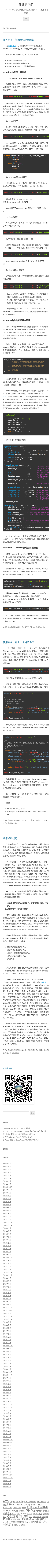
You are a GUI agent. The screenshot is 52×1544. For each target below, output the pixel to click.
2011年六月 (7, 1422)
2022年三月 (7, 1299)
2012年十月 (7, 1378)
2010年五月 (7, 1460)
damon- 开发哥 (8, 1539)
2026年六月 (7, 1169)
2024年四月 (7, 1246)
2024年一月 (7, 1255)
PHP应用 (44, 820)
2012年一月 (7, 1401)
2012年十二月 (8, 1372)
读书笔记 (15, 1525)
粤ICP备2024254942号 (21, 1539)
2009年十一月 (8, 1478)
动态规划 (12, 1516)
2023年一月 (7, 1269)
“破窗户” (44, 982)
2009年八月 (7, 1487)
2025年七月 (7, 1202)
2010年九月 (7, 1448)
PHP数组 (21, 1511)
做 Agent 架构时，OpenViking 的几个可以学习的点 (21, 1140)
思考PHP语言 (37, 1517)
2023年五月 (7, 1260)
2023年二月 (7, 1266)
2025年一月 (7, 1219)
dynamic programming (26, 1504)
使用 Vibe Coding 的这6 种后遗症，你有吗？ (18, 1137)
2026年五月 (7, 1172)
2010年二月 (7, 1469)
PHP (29, 627)
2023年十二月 (8, 1257)
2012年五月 (7, 1390)
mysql (24, 1508)
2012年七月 (7, 1384)
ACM (6, 1501)
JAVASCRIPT (17, 1508)
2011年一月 (7, 1437)
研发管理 (21, 1522)
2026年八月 (7, 1163)
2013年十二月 (8, 1346)
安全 (30, 1517)
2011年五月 (7, 1425)
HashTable (7, 1507)
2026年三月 (7, 1178)
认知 (31, 1522)
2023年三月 (7, 1263)
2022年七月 (7, 1287)
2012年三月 (7, 1396)
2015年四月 (7, 1328)
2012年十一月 (8, 1375)
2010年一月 (7, 1472)
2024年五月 (7, 1243)
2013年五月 (7, 1357)
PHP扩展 (13, 1511)
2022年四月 (7, 1296)
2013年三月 (7, 1363)
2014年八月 (7, 1331)
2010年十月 (7, 1445)
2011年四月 (7, 1428)
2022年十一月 (8, 1275)
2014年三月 (7, 1337)
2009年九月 (7, 1484)
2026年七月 (7, 1166)
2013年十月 (7, 1349)
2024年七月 (7, 1237)
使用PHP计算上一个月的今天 (18, 642)
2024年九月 (7, 1231)
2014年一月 (7, 1343)
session (29, 1514)
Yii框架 (39, 1514)
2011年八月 (7, 1416)
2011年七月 (7, 1419)
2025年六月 (7, 1205)
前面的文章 (12, 46)
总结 (43, 1517)
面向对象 (22, 1525)
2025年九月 (7, 1196)
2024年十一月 (8, 1225)
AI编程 (43, 1502)
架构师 (28, 1519)
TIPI (35, 1513)
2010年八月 (7, 1451)
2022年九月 (7, 1281)
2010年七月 (7, 1454)
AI (17, 1501)
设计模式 (38, 1521)
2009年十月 (7, 1481)
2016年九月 (7, 1322)
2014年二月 (7, 1340)
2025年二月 (7, 1216)
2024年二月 (7, 1252)
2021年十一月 (8, 1310)
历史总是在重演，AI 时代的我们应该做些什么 (19, 1134)
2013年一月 (7, 1369)
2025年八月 (7, 1199)
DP (9, 1504)
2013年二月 (7, 1366)
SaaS (24, 1513)
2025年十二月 (8, 1187)
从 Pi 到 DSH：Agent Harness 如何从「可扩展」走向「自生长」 (25, 1131)
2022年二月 (7, 1302)
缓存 (26, 1522)
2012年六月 (7, 1387)
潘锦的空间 (26, 4)
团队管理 (24, 1516)
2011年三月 (7, 1431)
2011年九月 (7, 1413)
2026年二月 (7, 1181)
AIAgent (22, 1501)
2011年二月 (7, 1434)
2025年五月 (7, 1208)
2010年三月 (7, 1466)
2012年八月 (7, 1381)
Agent (12, 1501)
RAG (18, 1514)
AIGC (39, 1502)
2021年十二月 (8, 1307)
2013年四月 (7, 1360)
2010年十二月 (8, 1440)
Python (14, 1514)
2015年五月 (7, 1325)
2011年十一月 (8, 1407)
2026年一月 (7, 1184)
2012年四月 (7, 1393)
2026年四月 (7, 1175)
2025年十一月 (8, 1190)
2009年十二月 (8, 1475)
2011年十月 (7, 1410)
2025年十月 (7, 1193)
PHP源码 (33, 1511)
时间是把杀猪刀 (16, 1519)
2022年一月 (7, 1304)
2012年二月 (7, 1398)
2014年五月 (7, 1334)
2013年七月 (7, 1354)
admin (42, 627)
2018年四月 (7, 1313)
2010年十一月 (8, 1443)
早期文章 (7, 1068)
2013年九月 (7, 1351)
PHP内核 (37, 1507)
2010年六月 (7, 1457)
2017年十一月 (8, 1316)
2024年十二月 (8, 1222)
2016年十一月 (8, 1319)
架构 (24, 1519)
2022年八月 (7, 1284)
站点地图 (33, 1539)
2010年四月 (7, 1463)
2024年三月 (7, 1249)
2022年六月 (7, 1290)
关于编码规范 (10, 838)
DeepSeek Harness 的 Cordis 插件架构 (16, 1128)
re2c (4, 397)
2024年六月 (7, 1240)
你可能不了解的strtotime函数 (18, 40)
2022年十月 (7, 1278)
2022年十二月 (8, 1272)
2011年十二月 (8, 1404)
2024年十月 (7, 1228)
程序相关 (31, 1050)
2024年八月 (7, 1234)
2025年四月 (7, 1210)
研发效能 (13, 1522)
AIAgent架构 (31, 1502)
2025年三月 (7, 1213)
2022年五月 (7, 1293)
